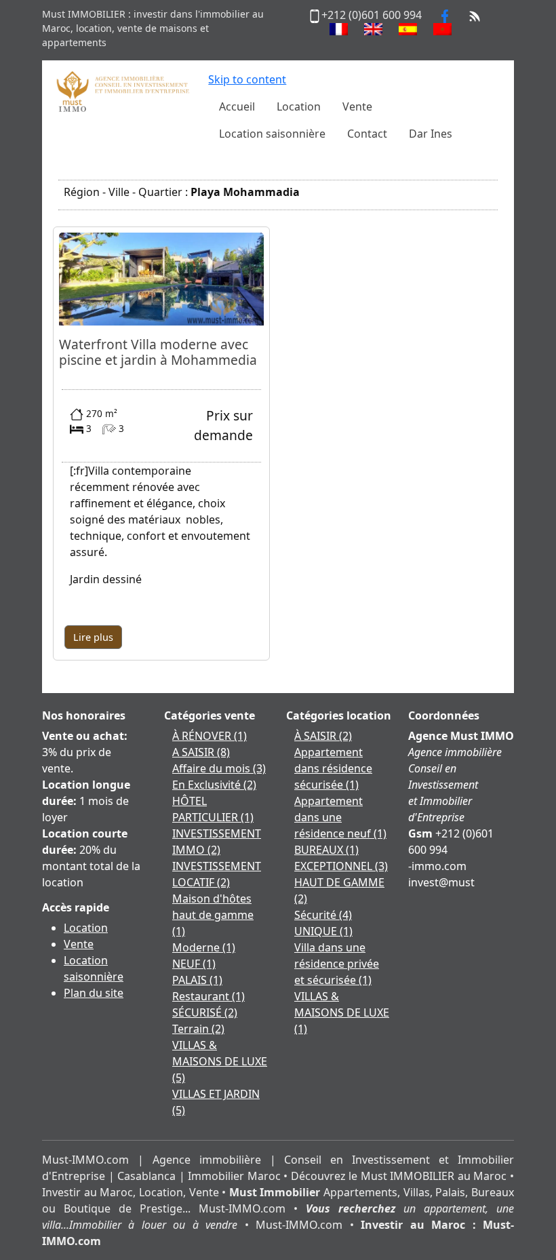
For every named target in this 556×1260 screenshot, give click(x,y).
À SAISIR (323, 735)
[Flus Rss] (474, 14)
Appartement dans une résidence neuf (340, 817)
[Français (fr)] (339, 29)
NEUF (194, 963)
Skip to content (247, 79)
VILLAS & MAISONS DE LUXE (219, 1061)
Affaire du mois (219, 768)
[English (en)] (373, 29)
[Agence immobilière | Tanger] (122, 90)
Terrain (198, 1028)
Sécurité (323, 914)
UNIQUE (323, 931)
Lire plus (93, 637)
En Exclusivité (214, 784)
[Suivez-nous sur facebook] (445, 14)
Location (86, 927)
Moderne (203, 947)
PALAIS (197, 979)
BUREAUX (326, 849)
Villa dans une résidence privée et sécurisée (336, 963)
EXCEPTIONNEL (341, 866)
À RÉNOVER (209, 735)
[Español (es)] (408, 29)
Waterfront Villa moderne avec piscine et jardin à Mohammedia (158, 352)
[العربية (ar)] (442, 29)
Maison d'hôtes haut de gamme (213, 915)
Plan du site (93, 992)
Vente (79, 944)
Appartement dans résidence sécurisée (333, 768)
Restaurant (208, 996)
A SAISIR (201, 752)
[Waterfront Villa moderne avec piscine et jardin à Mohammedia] (161, 278)
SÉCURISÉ (204, 1012)
